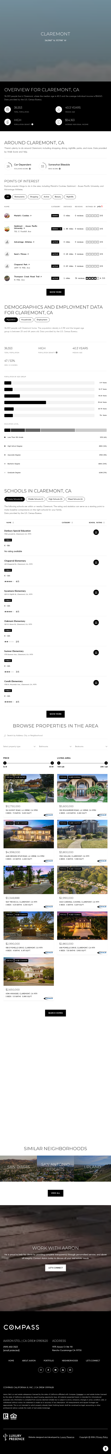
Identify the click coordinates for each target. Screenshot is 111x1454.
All (9, 197)
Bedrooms (79, 746)
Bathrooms (43, 746)
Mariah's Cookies (21, 215)
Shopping (35, 197)
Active (47, 197)
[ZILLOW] (63, 1370)
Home (11, 1360)
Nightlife (71, 197)
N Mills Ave (19, 280)
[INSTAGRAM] (41, 1370)
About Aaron (29, 1360)
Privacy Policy (102, 1437)
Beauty (59, 197)
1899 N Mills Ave (22, 268)
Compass (79, 1394)
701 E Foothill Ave (22, 231)
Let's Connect (93, 1361)
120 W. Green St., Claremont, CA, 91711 (18, 624)
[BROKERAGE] (70, 1370)
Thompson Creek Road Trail (26, 276)
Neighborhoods (70, 1360)
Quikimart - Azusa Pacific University (25, 227)
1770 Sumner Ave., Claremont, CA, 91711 (18, 654)
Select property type (11, 746)
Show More (55, 714)
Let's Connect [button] (55, 1268)
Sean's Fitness (20, 254)
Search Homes (55, 1013)
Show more (55, 292)
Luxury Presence (67, 1437)
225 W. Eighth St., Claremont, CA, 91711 (18, 594)
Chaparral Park (20, 264)
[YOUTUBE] (55, 1370)
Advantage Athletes (23, 242)
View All (55, 1193)
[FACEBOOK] (48, 1370)
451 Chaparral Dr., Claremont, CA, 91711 (18, 564)
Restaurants (20, 197)
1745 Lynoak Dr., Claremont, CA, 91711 (17, 534)
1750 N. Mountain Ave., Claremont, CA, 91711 (20, 684)
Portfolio (49, 1360)
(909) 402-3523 (10, 1346)
